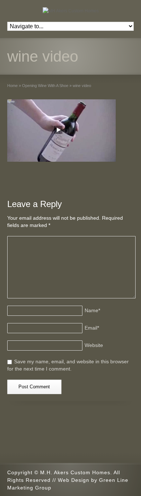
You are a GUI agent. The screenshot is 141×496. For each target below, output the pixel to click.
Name (92, 310)
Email (92, 328)
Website (94, 345)
